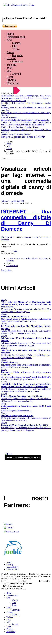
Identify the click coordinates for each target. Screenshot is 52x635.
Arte (9, 39)
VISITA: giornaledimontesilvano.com (23, 458)
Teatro (16, 49)
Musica (16, 42)
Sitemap (9, 564)
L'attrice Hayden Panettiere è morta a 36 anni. (20, 127)
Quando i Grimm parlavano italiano (16, 134)
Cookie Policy (12, 567)
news (8, 263)
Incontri (11, 58)
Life (9, 70)
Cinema (11, 80)
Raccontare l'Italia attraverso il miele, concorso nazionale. (25, 120)
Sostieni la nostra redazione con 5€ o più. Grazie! (24, 18)
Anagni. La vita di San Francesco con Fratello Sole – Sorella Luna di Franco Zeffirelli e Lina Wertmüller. (26, 123)
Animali (16, 73)
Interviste (17, 61)
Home (10, 33)
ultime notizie (12, 265)
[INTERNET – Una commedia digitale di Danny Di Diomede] (26, 240)
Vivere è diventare (8, 117)
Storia (10, 52)
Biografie (17, 55)
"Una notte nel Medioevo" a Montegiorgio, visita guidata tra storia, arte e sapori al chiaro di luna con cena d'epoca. (26, 97)
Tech (9, 67)
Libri (14, 46)
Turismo (11, 64)
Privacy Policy (12, 569)
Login (8, 562)
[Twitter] (11, 12)
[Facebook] (9, 12)
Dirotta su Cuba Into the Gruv (13, 100)
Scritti (10, 76)
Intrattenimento (16, 36)
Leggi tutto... (6, 270)
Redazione (13, 83)
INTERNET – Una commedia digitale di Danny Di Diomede (26, 220)
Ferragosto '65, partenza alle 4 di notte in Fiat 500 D (23, 137)
